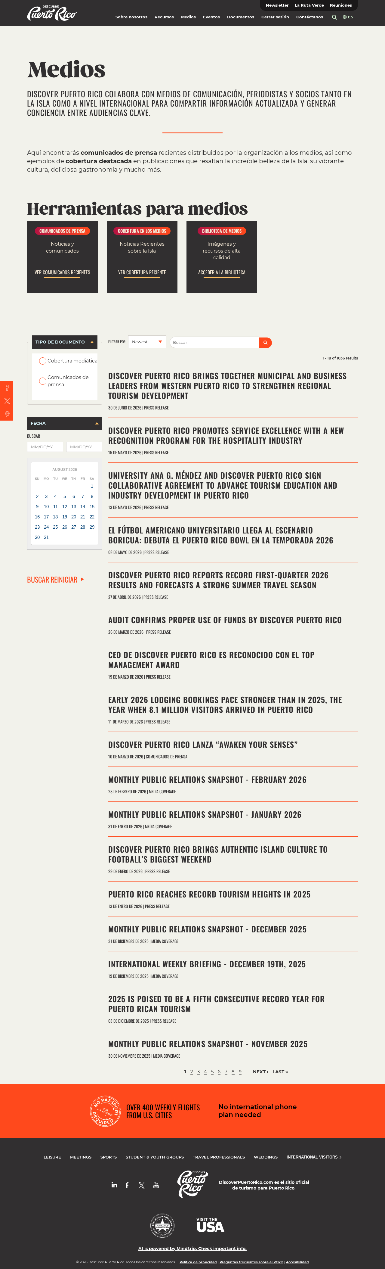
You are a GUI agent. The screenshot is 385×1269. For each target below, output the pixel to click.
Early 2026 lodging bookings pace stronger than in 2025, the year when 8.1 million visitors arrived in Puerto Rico (225, 704)
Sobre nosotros (131, 17)
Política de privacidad (198, 1262)
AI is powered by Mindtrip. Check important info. (192, 1248)
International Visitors (313, 1157)
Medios (188, 17)
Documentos (240, 17)
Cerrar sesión (275, 17)
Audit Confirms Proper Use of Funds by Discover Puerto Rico (225, 620)
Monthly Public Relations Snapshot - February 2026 (207, 779)
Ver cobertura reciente (142, 272)
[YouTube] (156, 1185)
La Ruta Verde (309, 5)
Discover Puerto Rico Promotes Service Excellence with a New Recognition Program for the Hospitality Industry (226, 435)
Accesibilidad (297, 1262)
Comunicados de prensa (68, 381)
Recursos (164, 17)
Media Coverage (162, 791)
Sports (108, 1157)
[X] (141, 1185)
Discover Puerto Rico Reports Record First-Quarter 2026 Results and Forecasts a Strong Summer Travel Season (218, 580)
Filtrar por (116, 341)
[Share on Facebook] (6, 387)
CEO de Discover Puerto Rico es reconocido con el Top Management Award (211, 659)
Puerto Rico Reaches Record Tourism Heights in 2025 (209, 894)
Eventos (211, 17)
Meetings (80, 1157)
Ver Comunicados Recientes (62, 272)
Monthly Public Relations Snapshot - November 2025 (208, 1044)
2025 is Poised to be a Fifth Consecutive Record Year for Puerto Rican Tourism (216, 1004)
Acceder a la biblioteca (221, 272)
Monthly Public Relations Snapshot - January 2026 (205, 814)
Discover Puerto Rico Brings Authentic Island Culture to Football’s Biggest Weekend (218, 854)
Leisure (52, 1157)
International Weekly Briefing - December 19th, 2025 (207, 964)
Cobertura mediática (72, 361)
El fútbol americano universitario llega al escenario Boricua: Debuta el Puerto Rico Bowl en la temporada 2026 (221, 535)
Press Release (156, 407)
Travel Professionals (219, 1157)
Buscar (33, 436)
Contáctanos (309, 17)
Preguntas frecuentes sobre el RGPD (251, 1262)
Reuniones (341, 5)
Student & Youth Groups (155, 1157)
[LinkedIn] (114, 1185)
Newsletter (277, 5)
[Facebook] (127, 1185)
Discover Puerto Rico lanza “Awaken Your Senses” (203, 744)
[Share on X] (6, 400)
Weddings (266, 1157)
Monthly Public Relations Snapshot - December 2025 (207, 929)
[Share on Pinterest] (6, 414)
